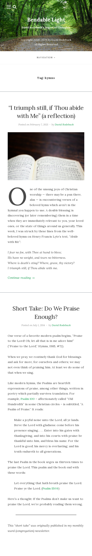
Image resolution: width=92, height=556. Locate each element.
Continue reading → (21, 278)
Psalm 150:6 (50, 488)
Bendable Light (46, 19)
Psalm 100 (28, 399)
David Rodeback (64, 124)
